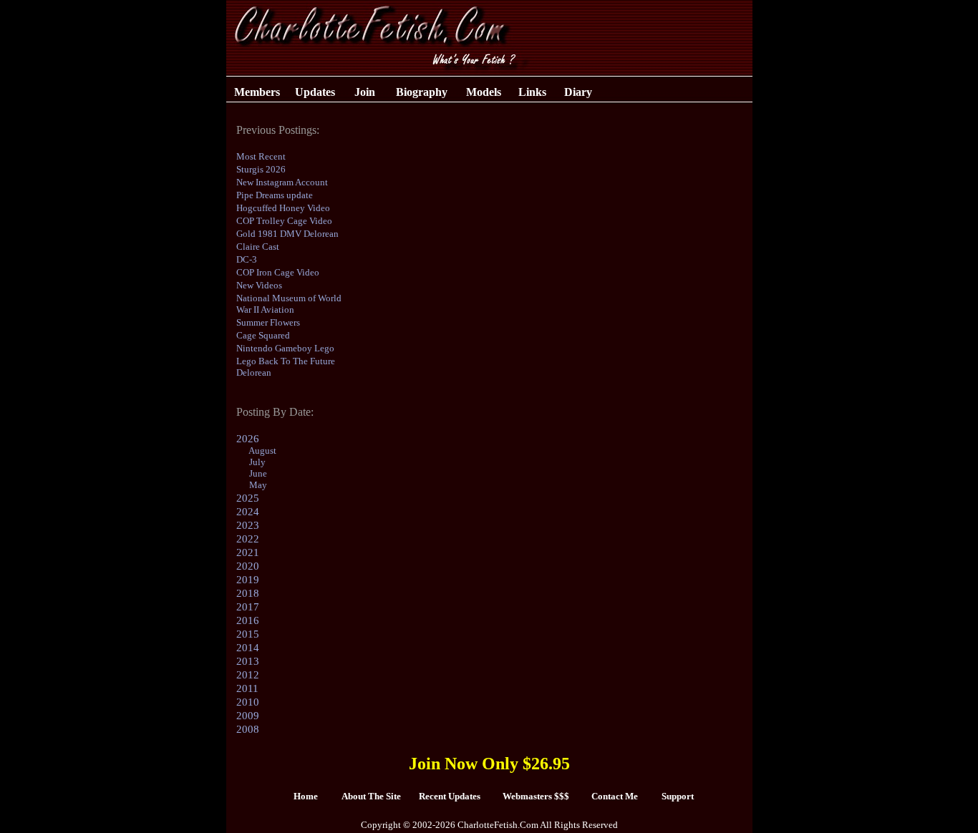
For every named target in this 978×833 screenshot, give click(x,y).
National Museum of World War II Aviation (289, 304)
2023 (247, 525)
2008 (247, 729)
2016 (247, 620)
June (258, 473)
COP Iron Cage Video (277, 272)
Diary (578, 92)
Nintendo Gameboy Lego (285, 348)
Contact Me (614, 796)
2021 (247, 552)
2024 (247, 511)
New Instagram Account (282, 182)
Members (257, 92)
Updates (315, 92)
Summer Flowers (268, 322)
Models (483, 92)
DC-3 (246, 259)
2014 (247, 647)
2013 (247, 661)
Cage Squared (263, 335)
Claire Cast (257, 246)
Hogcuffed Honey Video (283, 208)
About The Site (371, 796)
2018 (247, 593)
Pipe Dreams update (274, 195)
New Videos (259, 285)
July (257, 462)
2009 (247, 715)
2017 (247, 607)
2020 (247, 566)
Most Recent (261, 156)
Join (364, 92)
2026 (247, 438)
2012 (247, 675)
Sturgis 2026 (261, 169)
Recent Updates (449, 796)
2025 (247, 498)
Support (678, 796)
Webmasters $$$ (536, 796)
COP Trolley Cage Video (284, 220)
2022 (247, 539)
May (258, 484)
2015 (247, 634)
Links (532, 92)
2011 (247, 688)
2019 (247, 579)
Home (306, 796)
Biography (421, 92)
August (262, 450)
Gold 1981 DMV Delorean (287, 233)
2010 (247, 702)
